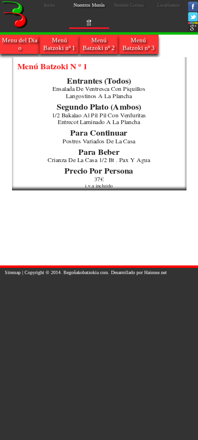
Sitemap (13, 272)
